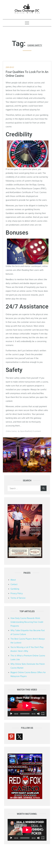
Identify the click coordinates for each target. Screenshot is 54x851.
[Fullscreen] (43, 713)
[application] (27, 705)
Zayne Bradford (25, 431)
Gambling (15, 589)
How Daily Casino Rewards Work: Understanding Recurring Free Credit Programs (27, 622)
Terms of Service (18, 598)
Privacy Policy (17, 593)
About (13, 580)
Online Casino (11, 431)
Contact (14, 584)
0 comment (36, 431)
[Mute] (38, 713)
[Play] (11, 713)
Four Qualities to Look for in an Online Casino (27, 74)
